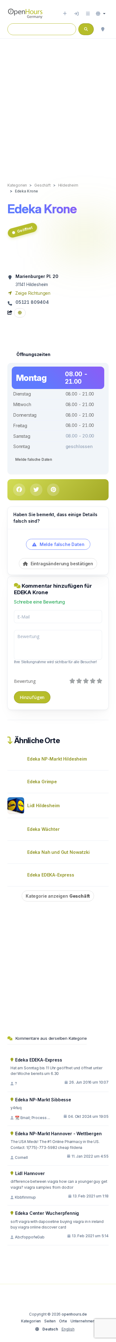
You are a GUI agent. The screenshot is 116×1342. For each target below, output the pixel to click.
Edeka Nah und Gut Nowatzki (58, 852)
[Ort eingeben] (65, 14)
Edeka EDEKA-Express (50, 874)
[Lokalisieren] (103, 29)
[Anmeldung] (76, 14)
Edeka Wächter (43, 829)
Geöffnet (25, 229)
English (68, 1329)
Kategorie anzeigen (58, 896)
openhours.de (74, 1314)
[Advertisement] (58, 104)
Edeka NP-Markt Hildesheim (57, 758)
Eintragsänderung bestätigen (61, 563)
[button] (101, 14)
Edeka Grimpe (42, 781)
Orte (63, 1321)
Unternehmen (83, 1321)
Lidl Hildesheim (43, 805)
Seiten (50, 1321)
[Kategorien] (88, 14)
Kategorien (31, 1321)
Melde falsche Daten (33, 459)
